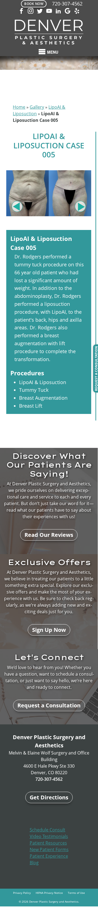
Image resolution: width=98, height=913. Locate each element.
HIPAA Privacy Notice (49, 893)
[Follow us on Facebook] (21, 11)
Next (80, 206)
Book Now (33, 3)
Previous (17, 206)
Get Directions (49, 797)
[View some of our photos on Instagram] (30, 11)
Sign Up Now (49, 629)
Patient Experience (49, 856)
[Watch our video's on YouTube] (49, 11)
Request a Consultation (49, 705)
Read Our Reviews (48, 534)
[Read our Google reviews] (67, 11)
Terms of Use (76, 893)
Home (19, 107)
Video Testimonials (49, 836)
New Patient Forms (49, 849)
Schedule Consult (47, 830)
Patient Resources (48, 843)
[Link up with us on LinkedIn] (58, 11)
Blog (34, 863)
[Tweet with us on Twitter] (40, 11)
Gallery (37, 107)
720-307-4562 (67, 3)
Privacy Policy (22, 893)
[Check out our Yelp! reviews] (77, 11)
